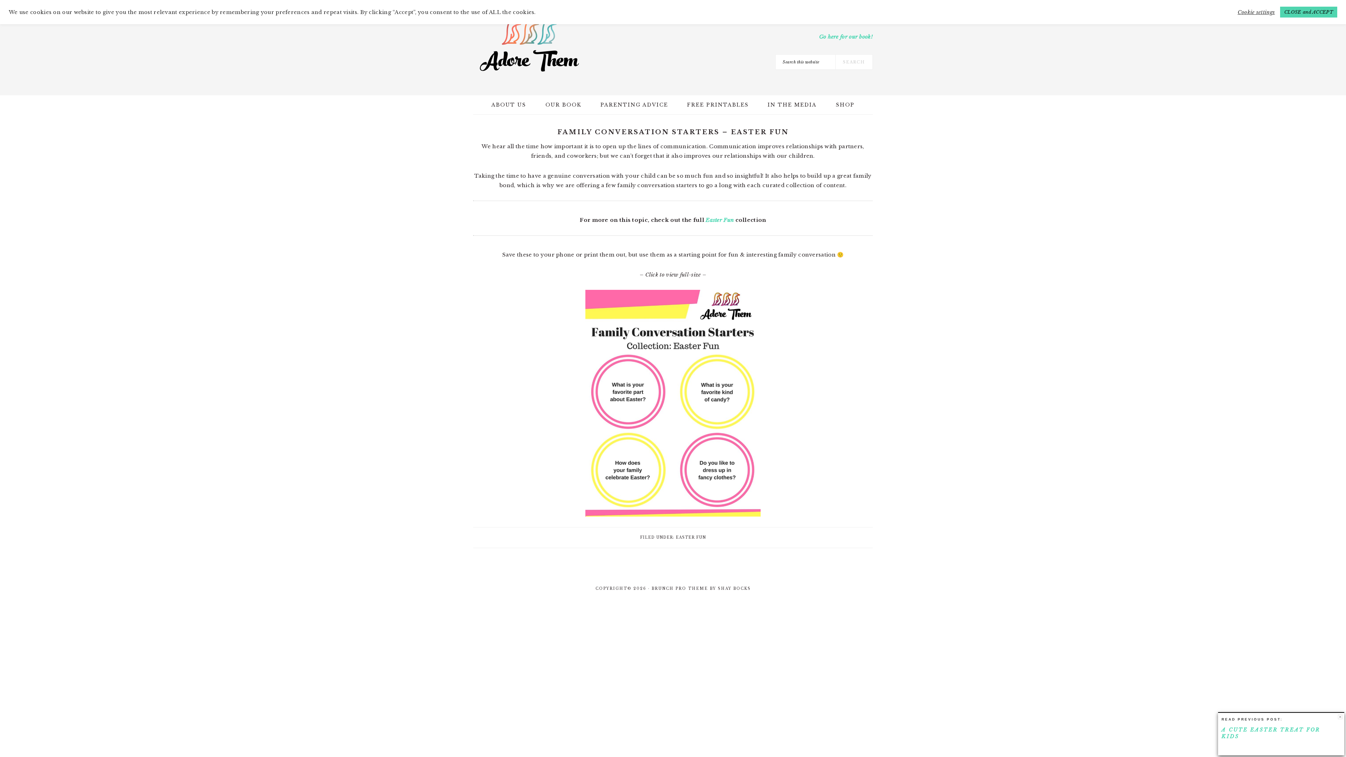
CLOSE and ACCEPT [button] (1308, 12)
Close (1340, 717)
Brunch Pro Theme (680, 588)
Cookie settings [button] (1256, 12)
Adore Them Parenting (529, 45)
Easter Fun (720, 220)
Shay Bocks (734, 588)
